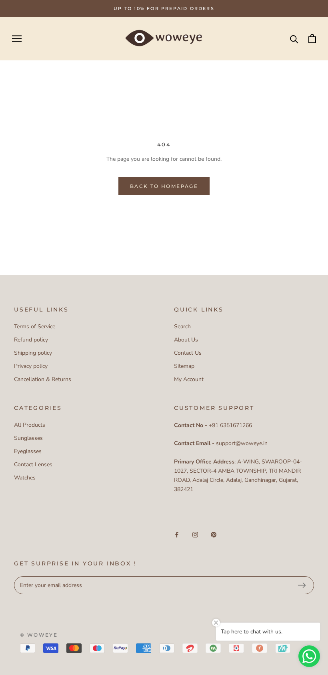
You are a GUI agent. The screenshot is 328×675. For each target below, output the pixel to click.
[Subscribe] (301, 585)
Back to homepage (164, 186)
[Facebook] (177, 534)
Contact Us (188, 353)
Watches (25, 477)
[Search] (294, 38)
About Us (186, 339)
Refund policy (31, 339)
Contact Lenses (33, 464)
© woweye (39, 635)
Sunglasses (28, 438)
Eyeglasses (28, 451)
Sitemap (184, 366)
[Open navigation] (17, 38)
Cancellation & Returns (42, 379)
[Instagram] (195, 534)
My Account (189, 379)
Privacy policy (31, 366)
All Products (29, 425)
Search (182, 326)
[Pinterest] (213, 534)
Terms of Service (34, 326)
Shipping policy (33, 353)
